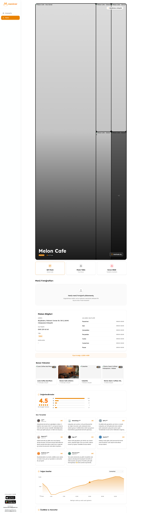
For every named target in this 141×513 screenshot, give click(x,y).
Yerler (7, 18)
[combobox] (116, 471)
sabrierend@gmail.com (10, 511)
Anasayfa (8, 13)
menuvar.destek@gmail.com (10, 507)
